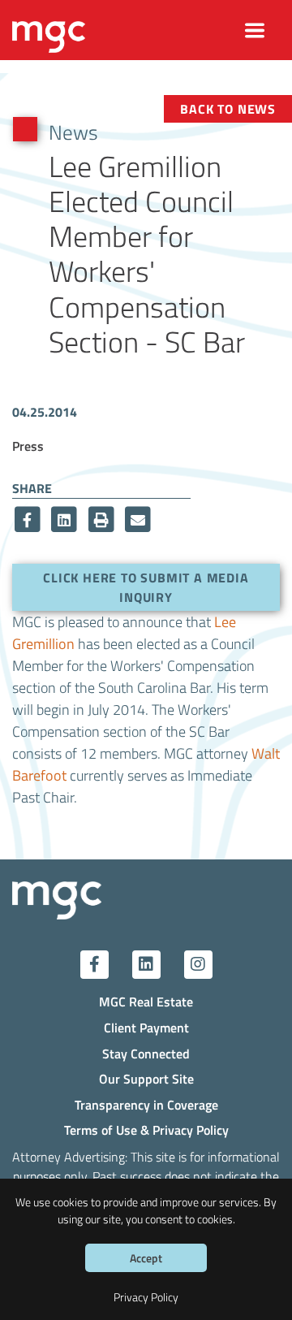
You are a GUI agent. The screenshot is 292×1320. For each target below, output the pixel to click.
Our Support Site (146, 1078)
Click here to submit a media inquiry (145, 587)
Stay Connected (146, 1053)
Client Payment (146, 1027)
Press (28, 445)
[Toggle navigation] (255, 30)
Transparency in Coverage (146, 1104)
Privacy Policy (146, 1297)
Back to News (228, 108)
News (73, 131)
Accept (146, 1258)
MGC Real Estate (146, 1001)
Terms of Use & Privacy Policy (146, 1129)
